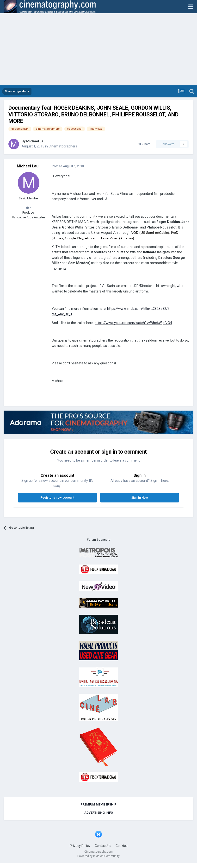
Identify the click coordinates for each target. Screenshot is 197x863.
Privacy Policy (80, 846)
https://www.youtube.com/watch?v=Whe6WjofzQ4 (133, 323)
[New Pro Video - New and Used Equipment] (98, 586)
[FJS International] (98, 569)
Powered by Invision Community (98, 856)
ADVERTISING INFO (98, 812)
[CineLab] (98, 707)
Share (145, 144)
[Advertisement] (98, 49)
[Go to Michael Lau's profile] (13, 144)
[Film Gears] (98, 677)
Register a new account (57, 497)
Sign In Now (139, 497)
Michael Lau (35, 141)
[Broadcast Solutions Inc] (98, 624)
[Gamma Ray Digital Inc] (98, 602)
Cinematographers (63, 146)
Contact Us (103, 846)
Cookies (122, 846)
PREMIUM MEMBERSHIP (98, 804)
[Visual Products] (98, 650)
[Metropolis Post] (98, 552)
